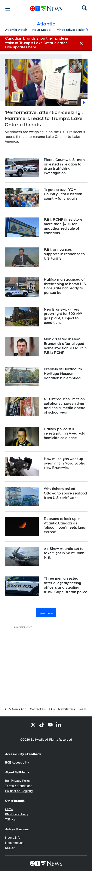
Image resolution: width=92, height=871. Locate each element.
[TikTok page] (41, 724)
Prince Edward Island (72, 29)
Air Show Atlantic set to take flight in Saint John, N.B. (64, 553)
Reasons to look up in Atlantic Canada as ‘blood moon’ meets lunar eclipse (65, 525)
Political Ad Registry (19, 791)
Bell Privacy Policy (18, 780)
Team (82, 709)
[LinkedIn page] (58, 724)
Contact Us (38, 709)
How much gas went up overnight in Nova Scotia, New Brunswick (65, 463)
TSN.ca (10, 819)
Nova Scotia (41, 29)
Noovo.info (12, 837)
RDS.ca (10, 848)
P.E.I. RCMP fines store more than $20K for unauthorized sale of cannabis (63, 226)
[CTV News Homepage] (46, 8)
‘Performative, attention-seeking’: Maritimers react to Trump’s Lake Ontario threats (44, 118)
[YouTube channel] (50, 724)
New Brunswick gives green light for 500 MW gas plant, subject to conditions (63, 316)
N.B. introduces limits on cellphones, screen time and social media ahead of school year (65, 405)
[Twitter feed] (33, 724)
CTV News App (16, 709)
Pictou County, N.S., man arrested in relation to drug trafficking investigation (64, 166)
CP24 (9, 809)
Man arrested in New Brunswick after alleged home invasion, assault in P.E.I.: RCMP (65, 345)
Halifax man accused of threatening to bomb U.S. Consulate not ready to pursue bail (65, 286)
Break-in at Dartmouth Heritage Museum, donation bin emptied (63, 373)
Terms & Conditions (18, 786)
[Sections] (7, 8)
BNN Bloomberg (16, 814)
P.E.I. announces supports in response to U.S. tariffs (64, 254)
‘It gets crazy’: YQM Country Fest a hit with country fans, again (63, 194)
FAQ (52, 709)
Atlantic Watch (16, 29)
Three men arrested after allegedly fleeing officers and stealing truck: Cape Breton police (65, 585)
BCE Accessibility (17, 762)
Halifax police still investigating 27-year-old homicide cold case (64, 433)
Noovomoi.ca (14, 842)
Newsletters (66, 709)
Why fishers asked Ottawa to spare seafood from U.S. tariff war (65, 493)
